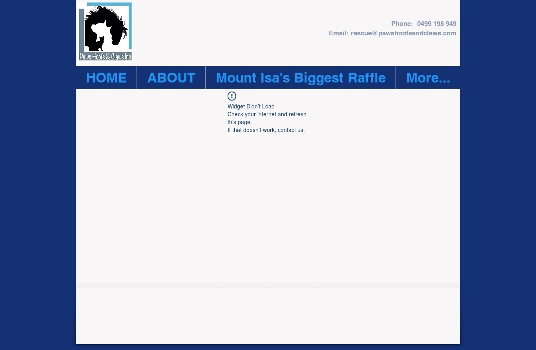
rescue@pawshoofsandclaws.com (403, 33)
